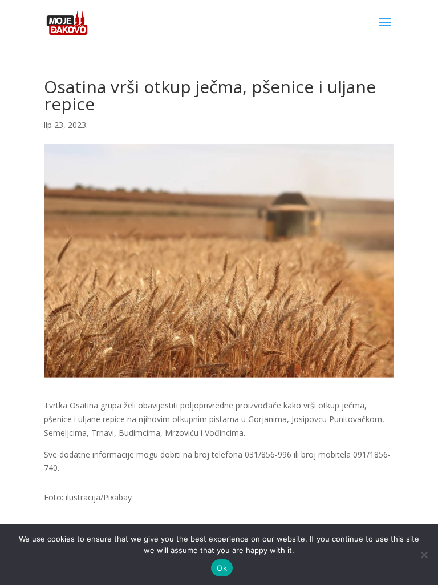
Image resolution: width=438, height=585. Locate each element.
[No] (423, 554)
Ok (222, 567)
